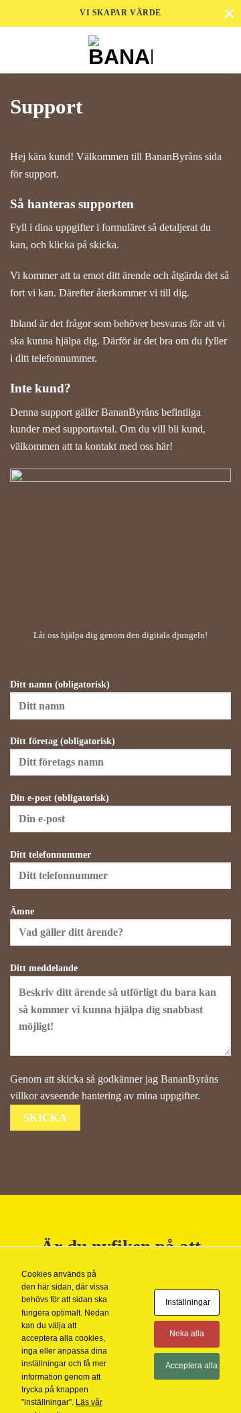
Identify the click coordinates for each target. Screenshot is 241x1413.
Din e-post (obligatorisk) (59, 797)
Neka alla (186, 1333)
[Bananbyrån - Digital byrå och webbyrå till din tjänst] (121, 50)
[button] (223, 49)
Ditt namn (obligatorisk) (60, 684)
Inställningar (187, 1302)
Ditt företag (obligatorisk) (62, 741)
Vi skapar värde (120, 12)
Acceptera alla (191, 1365)
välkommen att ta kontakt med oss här (89, 446)
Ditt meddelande (44, 967)
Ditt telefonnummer (50, 854)
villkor (23, 1095)
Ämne (22, 911)
